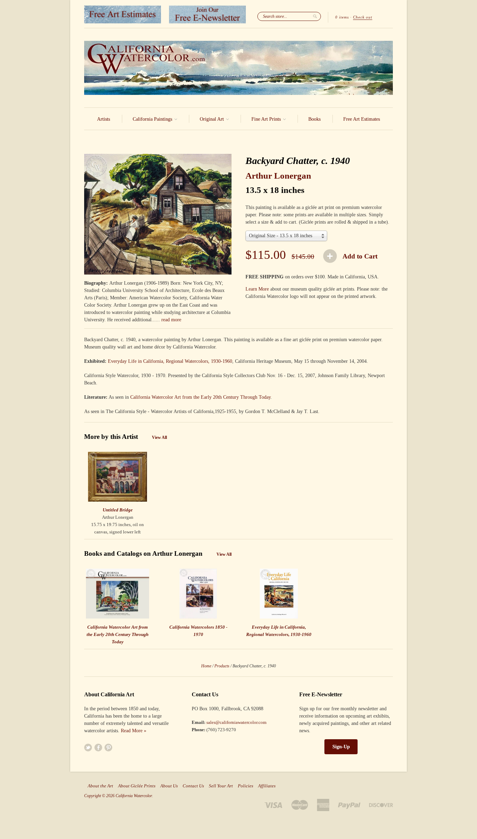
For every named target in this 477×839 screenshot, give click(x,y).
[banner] (238, 68)
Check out (362, 17)
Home (206, 666)
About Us (169, 786)
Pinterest (108, 747)
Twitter (88, 747)
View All (159, 437)
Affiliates (267, 786)
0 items (342, 17)
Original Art (212, 119)
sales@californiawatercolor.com (236, 722)
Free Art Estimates (361, 119)
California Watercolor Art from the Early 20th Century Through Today (200, 397)
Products (221, 666)
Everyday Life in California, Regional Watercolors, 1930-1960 (170, 361)
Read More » (133, 730)
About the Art (100, 786)
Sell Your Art (221, 786)
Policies (245, 786)
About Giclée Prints (136, 786)
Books (314, 119)
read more (171, 319)
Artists (103, 119)
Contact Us (193, 786)
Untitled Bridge (118, 509)
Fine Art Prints (266, 119)
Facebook (98, 747)
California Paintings (153, 119)
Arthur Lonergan (278, 175)
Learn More (257, 289)
